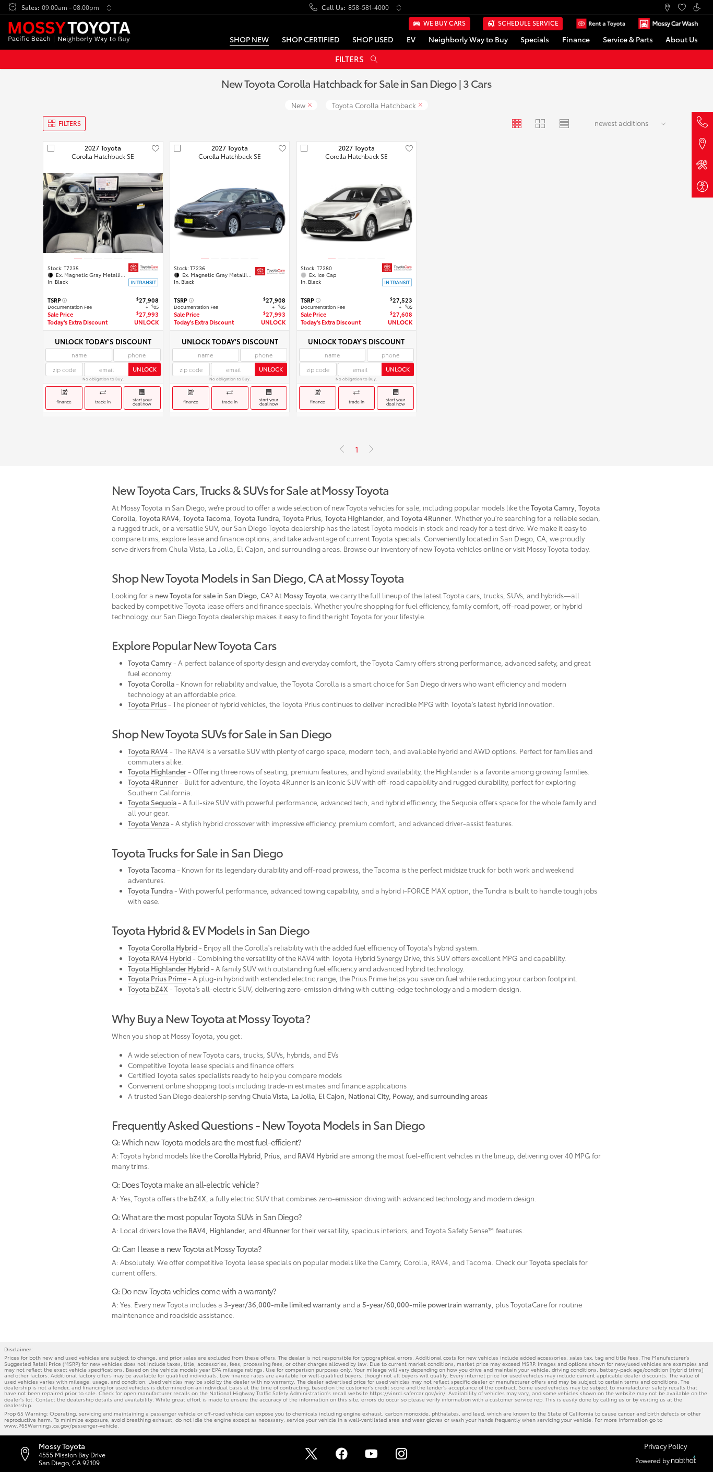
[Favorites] (682, 7)
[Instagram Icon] (401, 1454)
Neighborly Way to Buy (468, 39)
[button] (666, 7)
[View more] (108, 7)
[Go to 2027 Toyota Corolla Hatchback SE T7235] (102, 213)
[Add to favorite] (155, 148)
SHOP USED (373, 39)
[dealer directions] (28, 1454)
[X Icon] (311, 1454)
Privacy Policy (665, 1446)
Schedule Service (528, 23)
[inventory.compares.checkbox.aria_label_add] (50, 148)
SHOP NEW (249, 39)
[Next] (371, 449)
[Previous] (342, 449)
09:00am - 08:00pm (70, 7)
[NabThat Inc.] (683, 1460)
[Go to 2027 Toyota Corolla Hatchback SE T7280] (356, 213)
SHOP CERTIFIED (311, 39)
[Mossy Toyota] (69, 32)
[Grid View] (517, 123)
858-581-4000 (368, 7)
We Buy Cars (444, 23)
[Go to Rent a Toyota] (601, 23)
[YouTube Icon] (371, 1454)
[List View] (564, 123)
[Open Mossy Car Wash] (668, 23)
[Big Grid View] (540, 123)
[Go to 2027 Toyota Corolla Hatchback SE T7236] (229, 213)
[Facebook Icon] (341, 1454)
